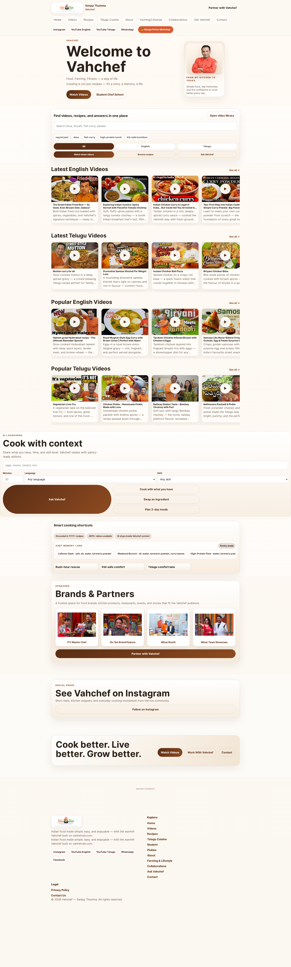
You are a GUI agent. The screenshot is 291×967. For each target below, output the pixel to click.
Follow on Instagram (145, 709)
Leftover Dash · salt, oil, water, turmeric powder (84, 553)
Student (152, 844)
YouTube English (81, 29)
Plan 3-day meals (156, 509)
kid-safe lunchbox (137, 137)
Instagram (59, 29)
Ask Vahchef (202, 19)
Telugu (207, 146)
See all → (234, 170)
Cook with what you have (156, 489)
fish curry (89, 137)
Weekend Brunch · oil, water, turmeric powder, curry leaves (151, 553)
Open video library (222, 115)
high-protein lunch (111, 137)
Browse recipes (145, 154)
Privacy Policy (60, 890)
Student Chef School (109, 94)
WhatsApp (127, 29)
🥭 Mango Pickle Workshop (155, 29)
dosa (76, 137)
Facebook (59, 859)
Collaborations (178, 19)
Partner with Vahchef (223, 7)
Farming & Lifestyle (159, 860)
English (145, 146)
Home (57, 19)
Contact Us (58, 895)
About (129, 19)
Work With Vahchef (200, 752)
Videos (72, 19)
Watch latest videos (84, 154)
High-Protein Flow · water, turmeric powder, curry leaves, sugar (227, 553)
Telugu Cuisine (109, 19)
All (83, 146)
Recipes (88, 19)
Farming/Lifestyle (151, 19)
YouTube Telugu (105, 29)
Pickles (151, 850)
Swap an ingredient (156, 499)
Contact (222, 19)
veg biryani (62, 137)
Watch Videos (79, 94)
